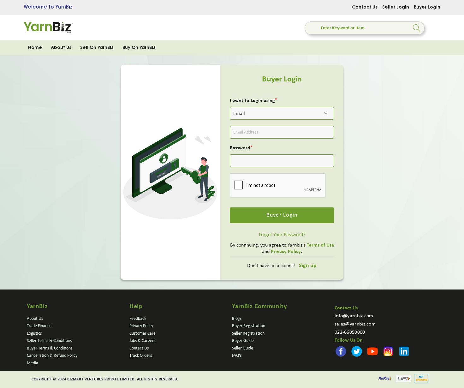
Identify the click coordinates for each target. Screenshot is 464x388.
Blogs (236, 318)
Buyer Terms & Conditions (49, 348)
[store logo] (48, 27)
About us (35, 318)
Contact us (139, 348)
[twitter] (345, 347)
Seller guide (242, 348)
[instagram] (361, 347)
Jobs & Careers (142, 340)
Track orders (140, 355)
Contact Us (365, 7)
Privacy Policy (286, 251)
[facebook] (337, 347)
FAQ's (236, 355)
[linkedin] (369, 347)
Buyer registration (248, 326)
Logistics (34, 333)
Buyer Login (427, 7)
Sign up (308, 266)
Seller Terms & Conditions (49, 340)
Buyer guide (243, 340)
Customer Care (142, 333)
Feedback (137, 318)
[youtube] (353, 347)
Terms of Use (320, 245)
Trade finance (39, 326)
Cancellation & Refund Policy (52, 355)
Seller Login (395, 7)
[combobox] (365, 28)
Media (32, 363)
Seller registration (248, 333)
